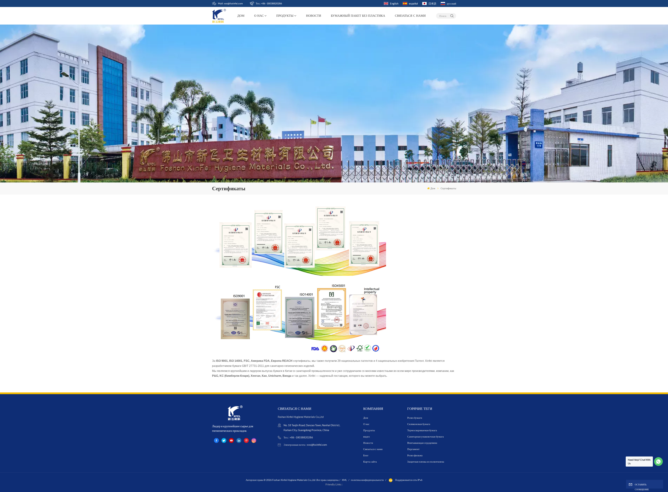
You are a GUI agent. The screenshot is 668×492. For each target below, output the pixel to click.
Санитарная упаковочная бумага (425, 436)
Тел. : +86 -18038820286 (298, 437)
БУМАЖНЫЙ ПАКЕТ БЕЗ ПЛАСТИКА (358, 16)
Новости (313, 16)
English (394, 3)
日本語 (432, 3)
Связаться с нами (410, 16)
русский (451, 3)
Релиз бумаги (414, 417)
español (413, 3)
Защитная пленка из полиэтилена (425, 461)
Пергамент (413, 449)
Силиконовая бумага (418, 423)
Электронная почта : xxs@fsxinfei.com (305, 444)
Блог (365, 455)
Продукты (284, 16)
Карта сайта (370, 461)
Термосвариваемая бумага (422, 430)
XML (344, 479)
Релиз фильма (415, 455)
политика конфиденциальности (367, 479)
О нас (259, 16)
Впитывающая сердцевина (422, 442)
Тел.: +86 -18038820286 (269, 3)
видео (366, 436)
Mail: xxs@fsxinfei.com (230, 3)
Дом (240, 16)
